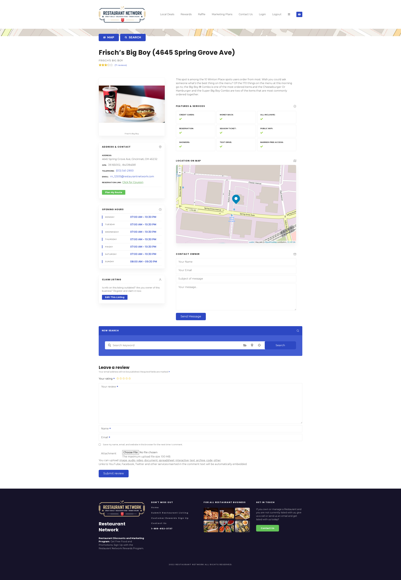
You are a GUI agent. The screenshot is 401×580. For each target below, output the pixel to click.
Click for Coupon (132, 182)
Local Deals (167, 14)
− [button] (180, 172)
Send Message (191, 316)
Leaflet (251, 242)
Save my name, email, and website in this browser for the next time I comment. (143, 444)
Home (155, 507)
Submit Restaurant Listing (169, 512)
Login (262, 14)
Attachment (108, 453)
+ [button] (180, 168)
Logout (276, 14)
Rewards (186, 14)
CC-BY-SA (291, 242)
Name (104, 429)
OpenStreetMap (271, 242)
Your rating (106, 378)
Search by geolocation (259, 345)
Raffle (201, 14)
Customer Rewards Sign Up (170, 518)
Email (104, 437)
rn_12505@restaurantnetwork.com (132, 176)
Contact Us (246, 14)
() (121, 65)
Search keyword (109, 345)
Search (280, 345)
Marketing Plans (222, 14)
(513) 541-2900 (125, 170)
